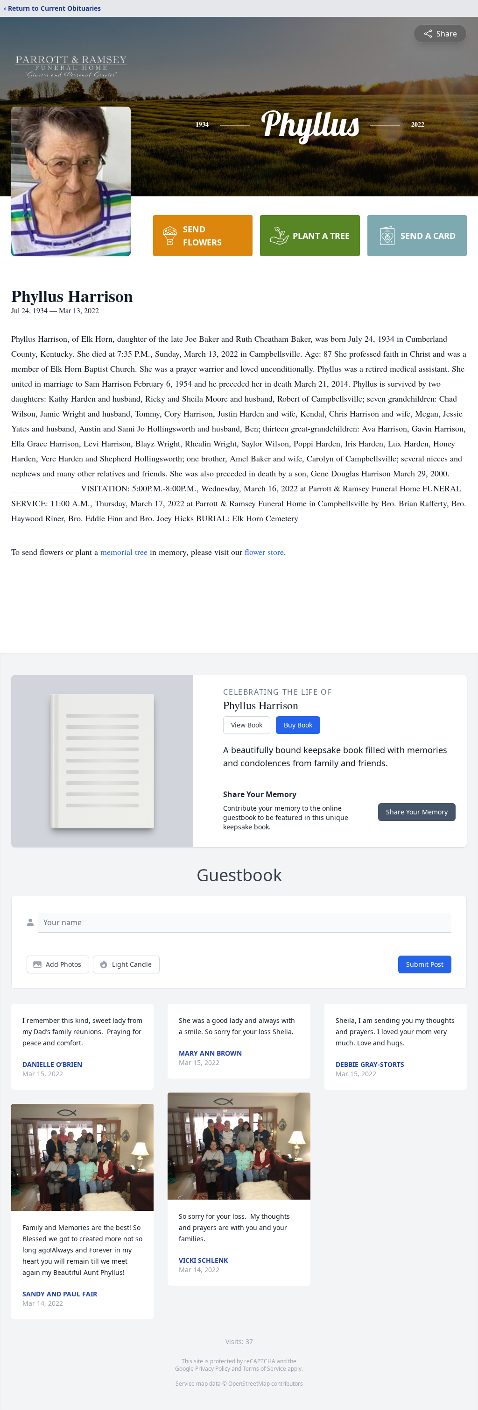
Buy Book (298, 724)
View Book (246, 724)
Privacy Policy (212, 1369)
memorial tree (124, 551)
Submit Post (424, 964)
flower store (264, 551)
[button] (82, 1157)
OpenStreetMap (249, 1384)
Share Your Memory (417, 811)
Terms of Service (264, 1369)
